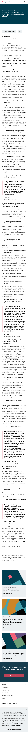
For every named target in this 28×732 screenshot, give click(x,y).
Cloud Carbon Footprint (11, 358)
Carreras (4, 706)
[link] (14, 675)
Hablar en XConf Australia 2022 (10, 405)
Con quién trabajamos (7, 695)
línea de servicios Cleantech (9, 349)
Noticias (4, 700)
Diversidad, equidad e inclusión (9, 703)
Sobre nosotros (6, 687)
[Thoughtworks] (6, 2)
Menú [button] (23, 1)
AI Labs (3, 698)
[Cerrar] (26, 709)
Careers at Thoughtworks (9, 31)
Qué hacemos (5, 690)
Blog (20, 31)
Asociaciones (5, 692)
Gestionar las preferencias (14, 729)
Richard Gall (7, 36)
